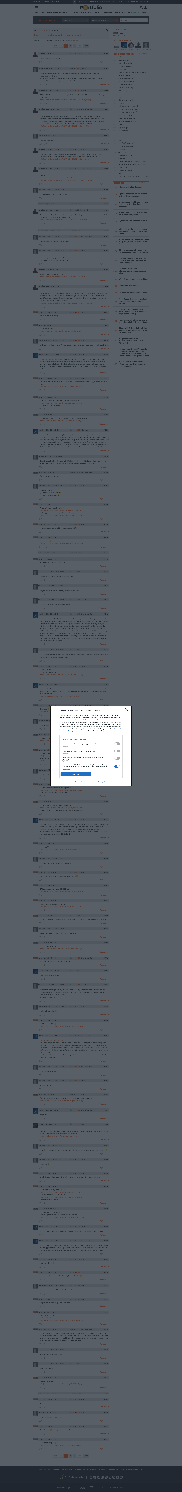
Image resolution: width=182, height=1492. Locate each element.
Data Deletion (79, 782)
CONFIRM (76, 774)
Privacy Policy (103, 782)
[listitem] (91, 739)
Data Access (91, 782)
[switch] (117, 743)
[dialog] (91, 746)
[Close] (127, 710)
